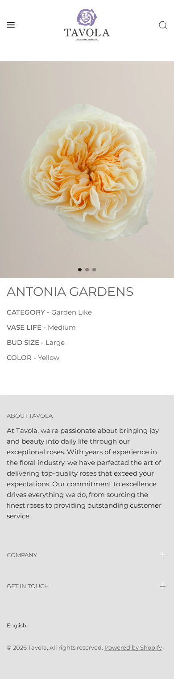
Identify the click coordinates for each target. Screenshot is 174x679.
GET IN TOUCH (28, 586)
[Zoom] (87, 169)
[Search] (161, 25)
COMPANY (22, 554)
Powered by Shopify (133, 647)
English (16, 625)
